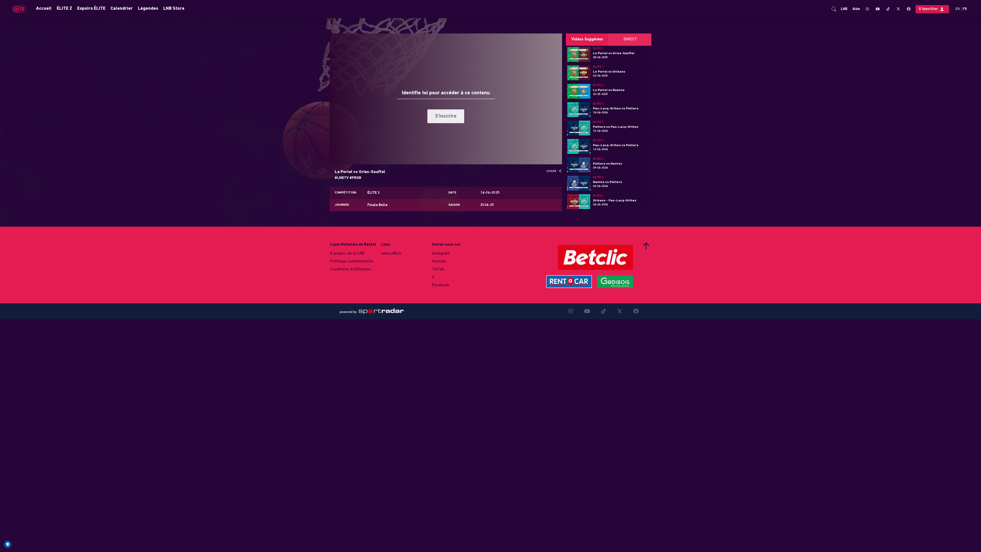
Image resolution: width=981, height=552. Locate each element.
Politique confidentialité (351, 261)
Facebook (440, 285)
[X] (898, 9)
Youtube (439, 261)
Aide (856, 9)
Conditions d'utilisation (350, 269)
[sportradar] (372, 311)
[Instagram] (868, 9)
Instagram (441, 254)
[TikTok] (887, 9)
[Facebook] (907, 9)
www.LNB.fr (391, 254)
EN (957, 9)
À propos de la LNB (347, 254)
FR (965, 9)
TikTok (438, 269)
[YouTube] (877, 9)
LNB (844, 9)
